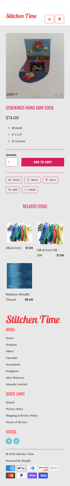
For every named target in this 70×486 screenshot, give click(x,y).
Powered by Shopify (18, 461)
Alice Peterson (15, 377)
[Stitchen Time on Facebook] (9, 441)
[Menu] (49, 19)
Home (10, 338)
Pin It (52, 180)
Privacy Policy (14, 409)
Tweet (16, 180)
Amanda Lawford (16, 384)
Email (32, 189)
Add (14, 189)
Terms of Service (16, 422)
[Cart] (59, 19)
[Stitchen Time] (21, 19)
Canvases (12, 358)
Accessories (13, 364)
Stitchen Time (25, 454)
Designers (12, 371)
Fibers (10, 351)
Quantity (11, 154)
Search (10, 402)
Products (11, 344)
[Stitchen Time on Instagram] (16, 441)
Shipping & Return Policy (21, 415)
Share (34, 180)
